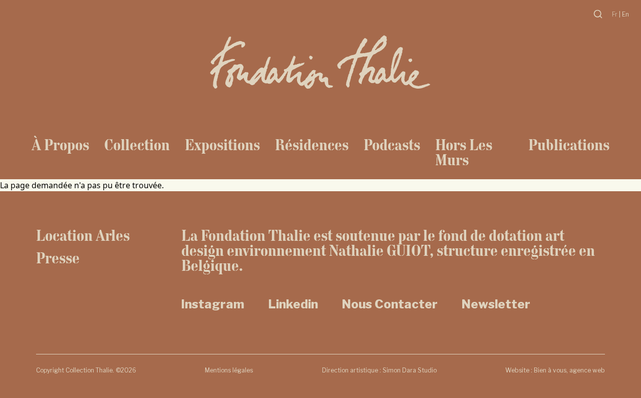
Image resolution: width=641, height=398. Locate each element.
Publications (568, 145)
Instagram (212, 304)
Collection (137, 145)
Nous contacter (390, 304)
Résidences (312, 145)
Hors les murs (463, 152)
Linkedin (293, 304)
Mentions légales (229, 370)
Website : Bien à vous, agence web (555, 370)
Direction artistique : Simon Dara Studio (379, 370)
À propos (60, 145)
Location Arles (83, 235)
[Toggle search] (598, 14)
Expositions (222, 145)
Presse (58, 258)
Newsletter (496, 304)
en (625, 14)
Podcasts (392, 145)
